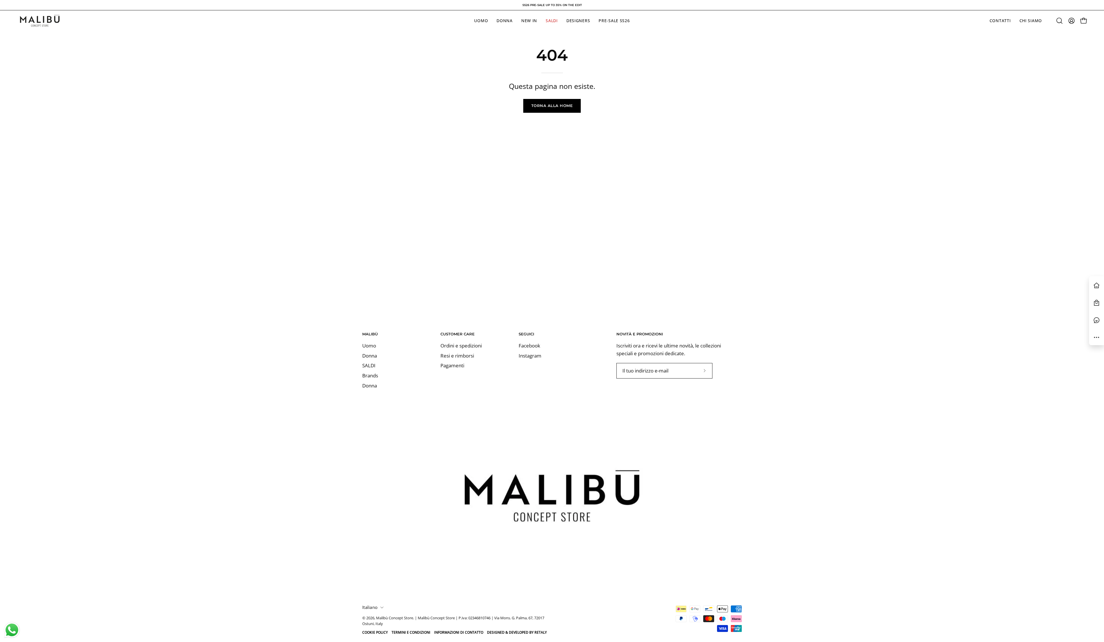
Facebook (529, 345)
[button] (1059, 21)
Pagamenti (452, 365)
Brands (370, 375)
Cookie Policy (375, 632)
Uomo (369, 345)
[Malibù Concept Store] (40, 21)
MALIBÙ (370, 334)
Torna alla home (552, 106)
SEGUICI (526, 334)
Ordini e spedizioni (461, 345)
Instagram (530, 355)
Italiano (369, 607)
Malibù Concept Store (394, 618)
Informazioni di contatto (458, 632)
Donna (369, 355)
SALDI (368, 365)
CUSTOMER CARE (457, 334)
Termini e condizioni (411, 632)
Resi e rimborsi (457, 355)
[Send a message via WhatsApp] (12, 630)
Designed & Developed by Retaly (517, 632)
